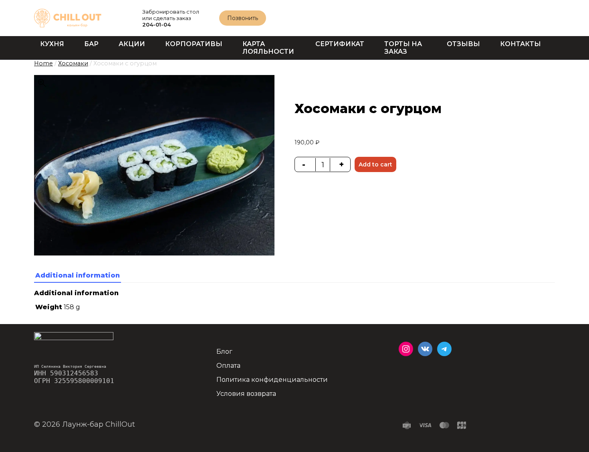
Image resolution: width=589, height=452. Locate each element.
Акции (132, 44)
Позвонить (242, 18)
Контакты (520, 44)
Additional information (77, 275)
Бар (91, 44)
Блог (224, 351)
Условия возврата (246, 393)
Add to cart (375, 164)
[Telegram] (444, 349)
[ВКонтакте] (425, 349)
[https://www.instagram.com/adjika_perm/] (406, 349)
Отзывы (463, 44)
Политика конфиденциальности (272, 379)
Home (43, 63)
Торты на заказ (403, 47)
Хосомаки (73, 63)
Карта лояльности (268, 47)
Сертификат (339, 44)
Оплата (228, 365)
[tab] (79, 273)
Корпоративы (193, 44)
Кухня (52, 44)
